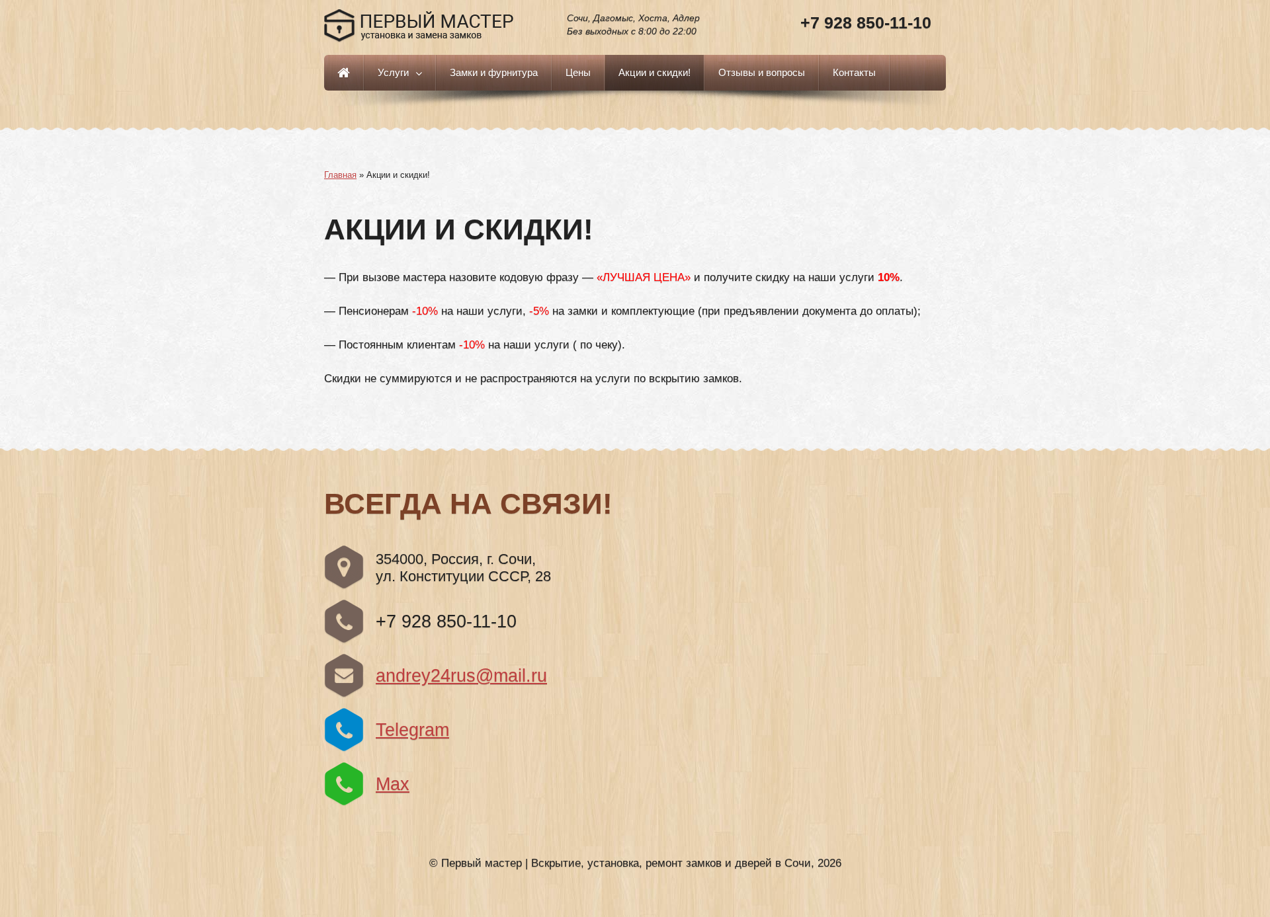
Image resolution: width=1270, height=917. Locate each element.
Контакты (854, 72)
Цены (578, 72)
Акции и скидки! (654, 72)
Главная (343, 73)
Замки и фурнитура (494, 72)
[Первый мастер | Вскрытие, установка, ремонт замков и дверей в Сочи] (419, 26)
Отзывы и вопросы (761, 72)
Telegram (412, 730)
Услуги (393, 72)
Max (392, 784)
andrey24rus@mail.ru (461, 676)
